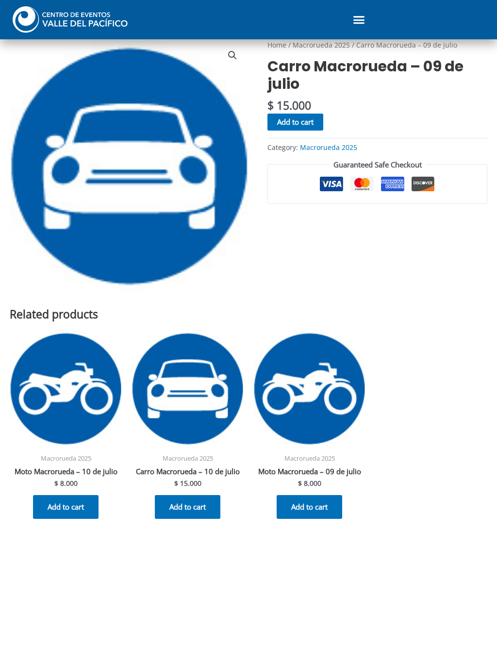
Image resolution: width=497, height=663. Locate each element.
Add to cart (295, 122)
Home (276, 45)
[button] (359, 20)
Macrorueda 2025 (321, 45)
